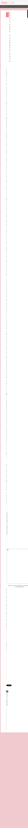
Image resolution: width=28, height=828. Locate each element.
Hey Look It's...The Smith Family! (9, 37)
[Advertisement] (14, 36)
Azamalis (6, 634)
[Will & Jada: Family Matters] (7, 511)
